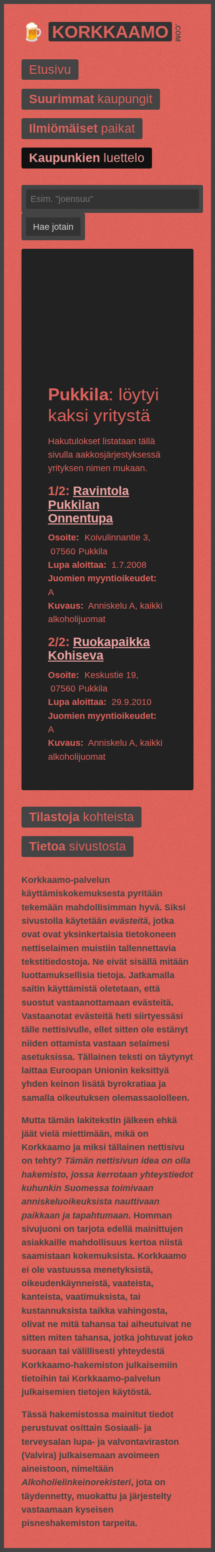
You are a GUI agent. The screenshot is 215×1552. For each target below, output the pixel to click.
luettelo (86, 158)
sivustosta (77, 846)
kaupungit (90, 99)
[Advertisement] (107, 325)
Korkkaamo (110, 31)
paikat (82, 128)
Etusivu (50, 69)
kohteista (81, 817)
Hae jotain (53, 227)
